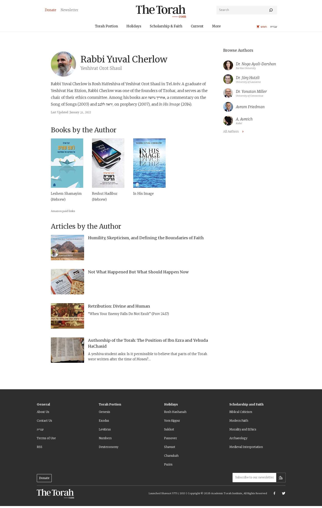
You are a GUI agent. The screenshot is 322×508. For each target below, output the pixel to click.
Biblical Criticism (240, 412)
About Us (43, 412)
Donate (44, 478)
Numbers (105, 438)
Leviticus (105, 429)
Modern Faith (238, 421)
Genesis (104, 412)
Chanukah (171, 456)
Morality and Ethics (242, 429)
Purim (168, 464)
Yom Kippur (172, 421)
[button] (106, 27)
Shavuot (169, 447)
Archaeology (238, 438)
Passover (170, 438)
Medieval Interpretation (246, 447)
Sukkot (169, 429)
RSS (39, 447)
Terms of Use (46, 438)
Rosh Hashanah (175, 412)
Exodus (104, 421)
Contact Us (44, 421)
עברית (40, 429)
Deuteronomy (108, 447)
